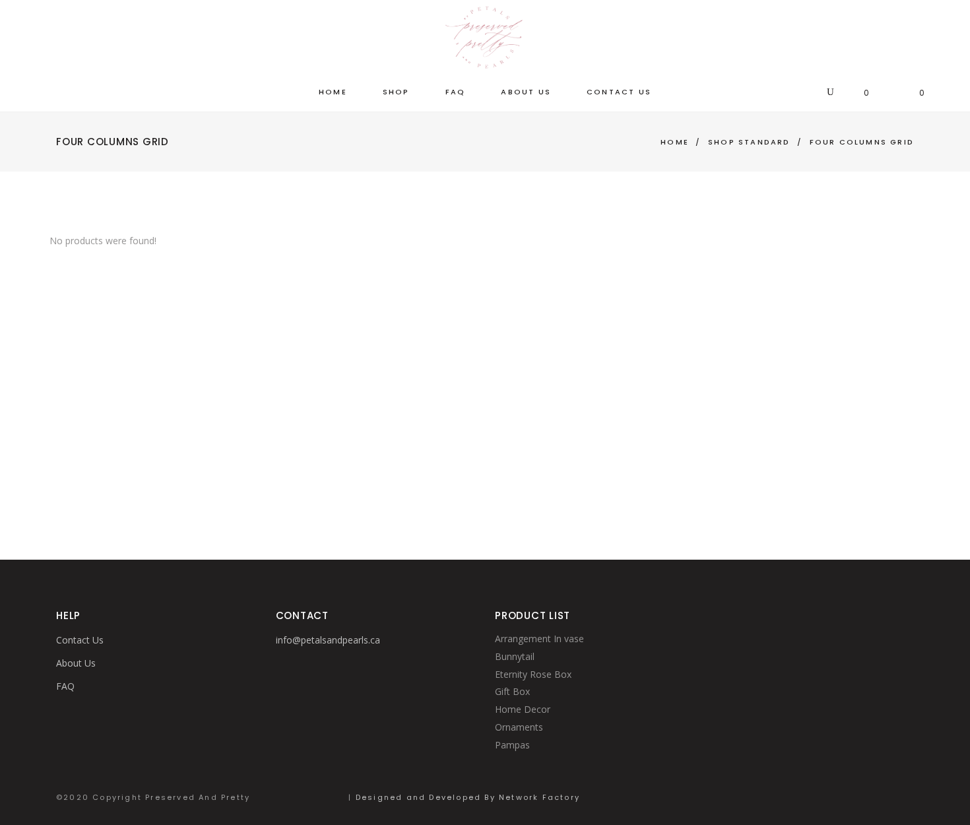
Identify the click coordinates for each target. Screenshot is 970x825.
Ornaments (519, 727)
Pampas (512, 745)
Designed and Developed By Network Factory (468, 797)
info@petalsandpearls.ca (328, 640)
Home (675, 142)
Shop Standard (749, 142)
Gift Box (512, 691)
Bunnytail (514, 656)
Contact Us (80, 640)
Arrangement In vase (539, 638)
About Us (76, 663)
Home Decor (522, 709)
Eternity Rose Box (533, 674)
